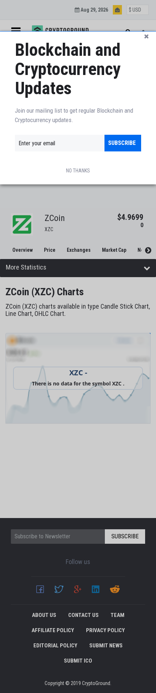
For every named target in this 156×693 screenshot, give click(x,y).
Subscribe (122, 142)
